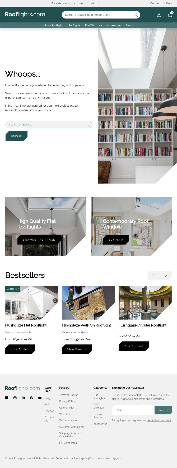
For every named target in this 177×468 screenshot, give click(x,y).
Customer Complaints (71, 426)
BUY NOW (116, 239)
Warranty (64, 414)
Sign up (163, 410)
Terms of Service (68, 395)
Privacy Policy (67, 401)
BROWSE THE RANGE (39, 239)
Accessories (114, 25)
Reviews (49, 411)
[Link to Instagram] (15, 397)
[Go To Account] (159, 15)
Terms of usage (68, 420)
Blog (47, 398)
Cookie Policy (66, 407)
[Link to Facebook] (6, 397)
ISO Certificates (68, 443)
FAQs (48, 404)
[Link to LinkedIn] (23, 397)
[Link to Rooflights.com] (25, 15)
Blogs (129, 25)
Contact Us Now (161, 3)
